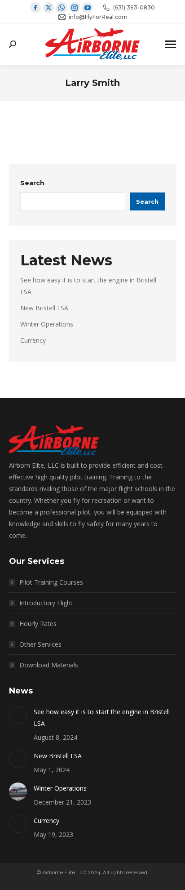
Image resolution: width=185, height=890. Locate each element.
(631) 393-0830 (134, 7)
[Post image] (18, 715)
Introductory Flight (46, 603)
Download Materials (48, 665)
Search (32, 183)
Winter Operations (46, 324)
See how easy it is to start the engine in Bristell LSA (102, 717)
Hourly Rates (38, 623)
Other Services (40, 644)
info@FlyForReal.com (98, 16)
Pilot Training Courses (51, 582)
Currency (33, 340)
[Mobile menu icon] (170, 44)
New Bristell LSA (44, 308)
